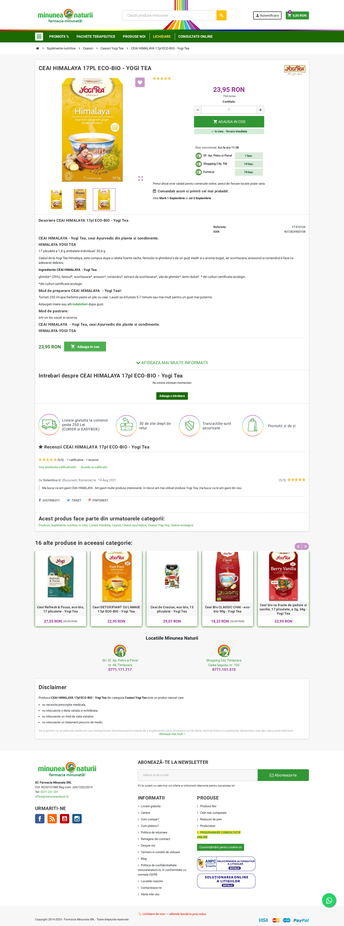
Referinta (219, 227)
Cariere (145, 812)
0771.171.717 (120, 669)
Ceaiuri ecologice (182, 525)
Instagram (77, 818)
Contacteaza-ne (151, 887)
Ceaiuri (116, 525)
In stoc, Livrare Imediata (94, 525)
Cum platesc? (150, 826)
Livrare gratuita (151, 806)
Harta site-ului (150, 894)
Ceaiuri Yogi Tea (158, 525)
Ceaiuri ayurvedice (134, 525)
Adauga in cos (85, 346)
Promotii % (59, 36)
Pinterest (100, 500)
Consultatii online (195, 36)
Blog (144, 858)
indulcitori (80, 304)
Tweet (76, 500)
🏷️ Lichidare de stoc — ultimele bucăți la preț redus (172, 914)
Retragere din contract (155, 839)
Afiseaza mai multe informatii (174, 362)
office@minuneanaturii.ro (52, 796)
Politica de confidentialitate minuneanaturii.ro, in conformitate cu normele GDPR (162, 869)
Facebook (39, 818)
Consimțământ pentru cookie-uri (220, 847)
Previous (298, 546)
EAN (216, 231)
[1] (154, 78)
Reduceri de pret (211, 819)
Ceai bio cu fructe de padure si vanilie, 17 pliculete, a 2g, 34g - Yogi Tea (283, 609)
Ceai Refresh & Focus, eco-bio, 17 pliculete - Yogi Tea (60, 609)
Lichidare (162, 36)
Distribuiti (51, 500)
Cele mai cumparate (213, 812)
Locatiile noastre (152, 881)
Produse (44, 525)
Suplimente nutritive (64, 525)
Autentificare (267, 15)
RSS (52, 818)
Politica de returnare (154, 832)
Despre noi (148, 845)
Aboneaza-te (285, 775)
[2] (158, 78)
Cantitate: (229, 101)
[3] (161, 78)
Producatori (207, 826)
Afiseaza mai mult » (172, 734)
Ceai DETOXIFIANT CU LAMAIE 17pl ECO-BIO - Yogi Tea (116, 609)
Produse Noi (208, 806)
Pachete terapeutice (96, 36)
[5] (169, 78)
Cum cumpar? (150, 819)
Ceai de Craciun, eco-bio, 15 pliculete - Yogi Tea (172, 609)
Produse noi (134, 36)
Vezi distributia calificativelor (57, 467)
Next (305, 546)
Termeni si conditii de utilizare (160, 852)
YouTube (64, 818)
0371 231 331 (49, 792)
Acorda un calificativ (94, 467)
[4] (165, 78)
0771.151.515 (224, 669)
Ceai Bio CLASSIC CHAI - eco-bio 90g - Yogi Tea (228, 609)
